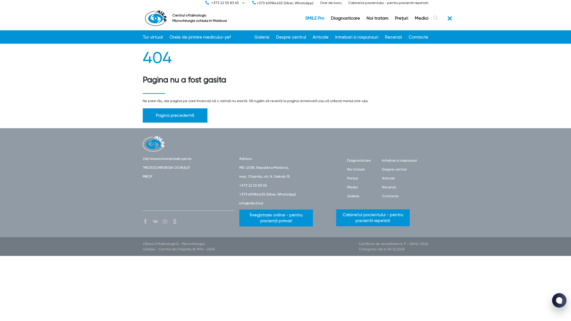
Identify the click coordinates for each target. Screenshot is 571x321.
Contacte (418, 37)
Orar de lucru (330, 3)
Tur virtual (153, 37)
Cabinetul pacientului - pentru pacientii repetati (388, 3)
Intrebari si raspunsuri (356, 37)
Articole (321, 37)
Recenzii (393, 37)
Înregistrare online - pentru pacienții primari (276, 217)
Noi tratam (377, 18)
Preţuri (401, 18)
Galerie (261, 37)
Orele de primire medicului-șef (200, 37)
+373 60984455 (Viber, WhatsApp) (284, 3)
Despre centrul (291, 37)
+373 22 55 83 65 (225, 3)
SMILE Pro (314, 18)
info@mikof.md (251, 203)
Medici (421, 18)
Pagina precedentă (175, 115)
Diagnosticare (345, 18)
